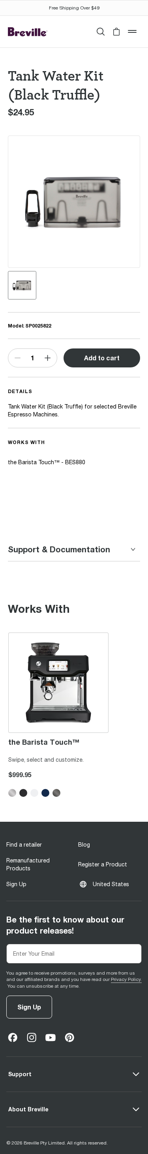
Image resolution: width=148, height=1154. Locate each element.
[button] (116, 32)
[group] (22, 285)
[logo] (27, 32)
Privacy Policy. (126, 979)
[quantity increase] (48, 358)
